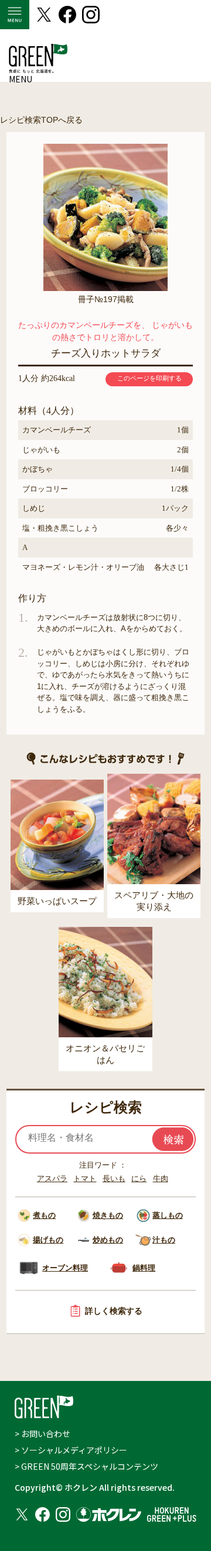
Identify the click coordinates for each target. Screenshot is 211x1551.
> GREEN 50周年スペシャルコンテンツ (86, 1466)
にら (139, 1178)
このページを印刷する (149, 378)
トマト (84, 1178)
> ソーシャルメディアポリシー (71, 1450)
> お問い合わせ (42, 1433)
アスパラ (52, 1178)
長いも (114, 1178)
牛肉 (160, 1178)
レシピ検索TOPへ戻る (41, 119)
